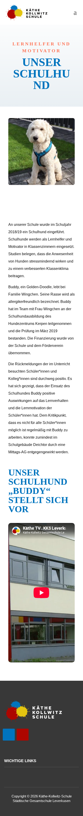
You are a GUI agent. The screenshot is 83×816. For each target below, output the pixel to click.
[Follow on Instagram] (23, 735)
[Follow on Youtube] (9, 735)
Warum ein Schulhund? (41, 197)
